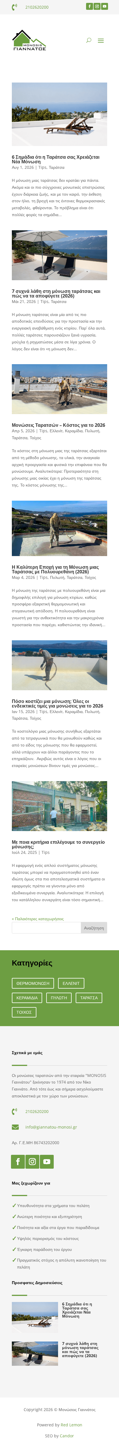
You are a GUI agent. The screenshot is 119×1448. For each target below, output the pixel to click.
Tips (42, 167)
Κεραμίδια (74, 430)
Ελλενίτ (56, 430)
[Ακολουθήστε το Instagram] (97, 6)
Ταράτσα (56, 167)
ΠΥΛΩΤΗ (59, 997)
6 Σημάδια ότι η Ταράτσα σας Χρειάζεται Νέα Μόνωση (55, 159)
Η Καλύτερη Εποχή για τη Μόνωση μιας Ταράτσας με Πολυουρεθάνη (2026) (55, 569)
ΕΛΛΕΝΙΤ (71, 983)
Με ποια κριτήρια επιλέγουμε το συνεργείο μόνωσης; (58, 844)
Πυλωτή (92, 430)
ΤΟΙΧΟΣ (24, 1012)
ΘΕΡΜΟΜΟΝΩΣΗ (32, 983)
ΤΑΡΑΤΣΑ (89, 997)
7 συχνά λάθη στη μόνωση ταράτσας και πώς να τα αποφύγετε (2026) (56, 293)
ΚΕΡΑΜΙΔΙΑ (27, 997)
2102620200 (37, 7)
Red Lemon (71, 1425)
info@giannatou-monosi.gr (51, 1127)
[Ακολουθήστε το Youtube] (104, 6)
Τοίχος (35, 437)
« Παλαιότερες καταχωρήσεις (38, 918)
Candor (67, 1435)
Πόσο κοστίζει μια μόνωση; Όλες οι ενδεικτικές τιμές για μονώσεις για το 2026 (57, 703)
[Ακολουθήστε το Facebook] (89, 6)
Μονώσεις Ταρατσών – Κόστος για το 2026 (58, 425)
